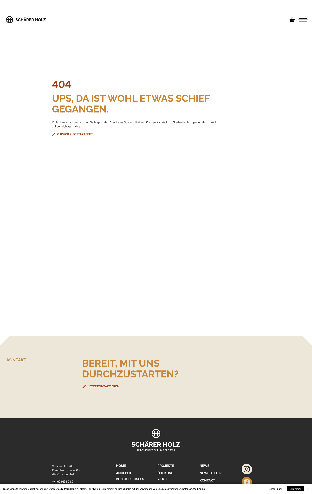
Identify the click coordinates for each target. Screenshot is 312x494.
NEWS (204, 466)
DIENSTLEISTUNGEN (130, 479)
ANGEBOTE (125, 473)
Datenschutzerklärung (193, 488)
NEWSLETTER (210, 473)
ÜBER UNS (165, 473)
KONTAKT (207, 480)
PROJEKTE (165, 466)
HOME (121, 466)
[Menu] (303, 20)
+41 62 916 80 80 (62, 481)
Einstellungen (275, 488)
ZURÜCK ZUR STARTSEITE (75, 134)
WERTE (162, 479)
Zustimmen (295, 488)
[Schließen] (308, 488)
